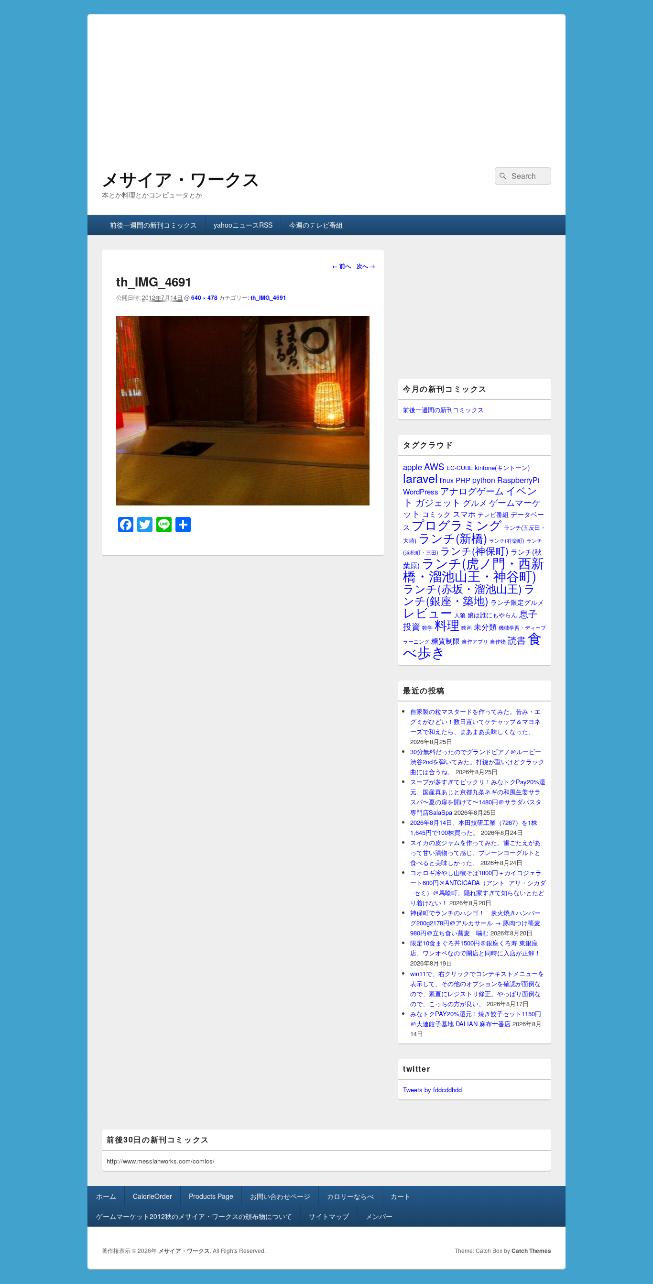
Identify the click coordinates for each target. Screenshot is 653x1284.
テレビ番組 (493, 514)
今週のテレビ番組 (316, 225)
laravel (420, 477)
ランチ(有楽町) (506, 540)
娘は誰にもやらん (492, 614)
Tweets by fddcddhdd (432, 1089)
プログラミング (457, 524)
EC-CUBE (459, 467)
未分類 (485, 626)
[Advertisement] (326, 81)
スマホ (464, 513)
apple (412, 466)
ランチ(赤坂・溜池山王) (462, 588)
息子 (528, 613)
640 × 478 (204, 297)
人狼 (460, 615)
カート (401, 1196)
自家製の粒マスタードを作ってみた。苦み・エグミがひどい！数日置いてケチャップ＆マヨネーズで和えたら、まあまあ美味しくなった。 (475, 721)
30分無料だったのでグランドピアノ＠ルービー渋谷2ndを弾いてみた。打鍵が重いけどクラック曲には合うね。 (477, 761)
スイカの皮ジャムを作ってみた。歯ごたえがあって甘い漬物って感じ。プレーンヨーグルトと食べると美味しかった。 (475, 852)
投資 (411, 626)
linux (447, 480)
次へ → (366, 266)
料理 (447, 624)
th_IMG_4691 (268, 297)
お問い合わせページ (280, 1196)
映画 (466, 627)
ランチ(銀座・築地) (469, 594)
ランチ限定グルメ (517, 602)
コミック (436, 514)
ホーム (106, 1196)
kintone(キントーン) (502, 467)
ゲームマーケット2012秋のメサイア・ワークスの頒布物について (194, 1216)
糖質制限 (445, 641)
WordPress (420, 491)
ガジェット (438, 501)
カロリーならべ (350, 1196)
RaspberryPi (518, 479)
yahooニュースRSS (243, 225)
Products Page (211, 1196)
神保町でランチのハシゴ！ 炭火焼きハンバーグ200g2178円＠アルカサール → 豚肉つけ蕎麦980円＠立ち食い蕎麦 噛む (475, 922)
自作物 (498, 641)
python (483, 479)
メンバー (379, 1216)
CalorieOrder (152, 1196)
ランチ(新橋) (452, 537)
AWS (434, 466)
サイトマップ (329, 1216)
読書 (517, 639)
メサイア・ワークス (181, 178)
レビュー (427, 612)
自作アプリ (475, 641)
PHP (463, 480)
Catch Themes (531, 1250)
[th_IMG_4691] (243, 502)
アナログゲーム (472, 490)
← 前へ (341, 266)
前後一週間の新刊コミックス (153, 225)
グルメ (475, 502)
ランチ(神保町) (474, 550)
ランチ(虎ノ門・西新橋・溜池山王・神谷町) (473, 569)
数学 (427, 627)
